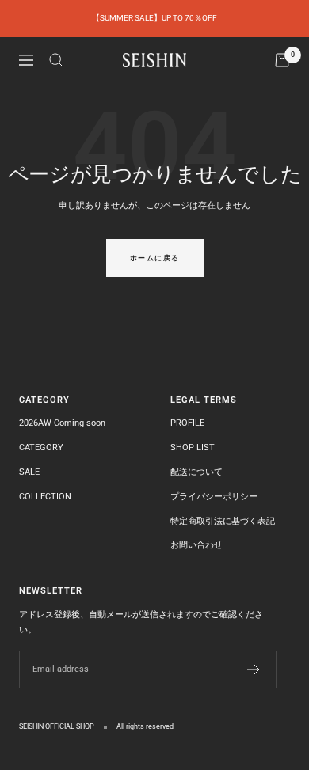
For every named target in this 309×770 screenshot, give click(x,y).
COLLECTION (45, 496)
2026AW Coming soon (62, 423)
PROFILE (187, 423)
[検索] (56, 60)
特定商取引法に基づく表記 (222, 521)
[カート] (282, 60)
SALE (29, 472)
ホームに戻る (155, 258)
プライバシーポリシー (214, 496)
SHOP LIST (192, 447)
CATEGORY (41, 447)
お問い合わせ (196, 545)
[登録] (254, 669)
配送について (196, 472)
